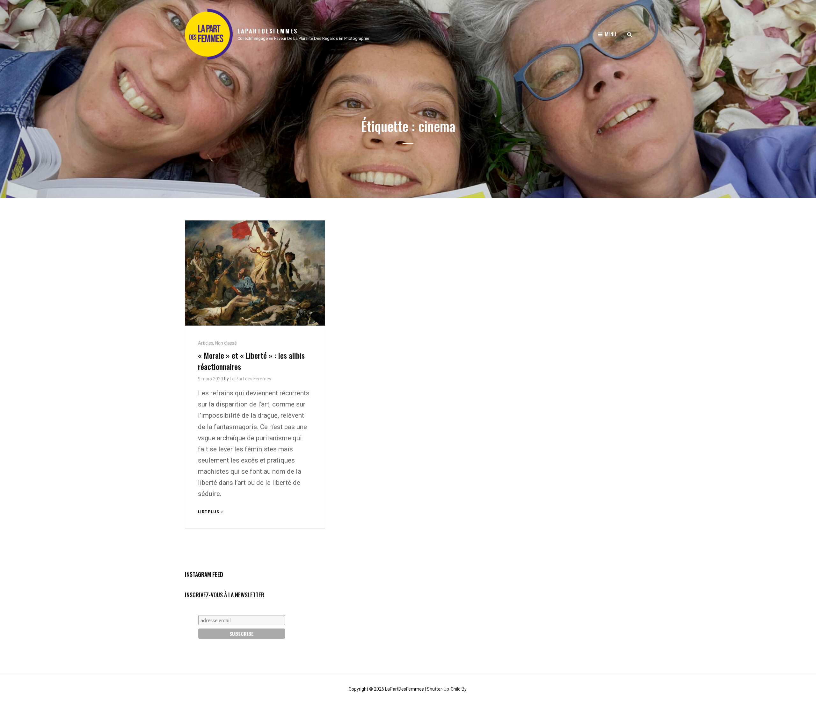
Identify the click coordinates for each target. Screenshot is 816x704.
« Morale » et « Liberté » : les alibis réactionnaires (251, 360)
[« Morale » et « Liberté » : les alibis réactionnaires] (255, 273)
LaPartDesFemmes (267, 31)
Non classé (226, 343)
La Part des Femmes (250, 378)
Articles (205, 343)
